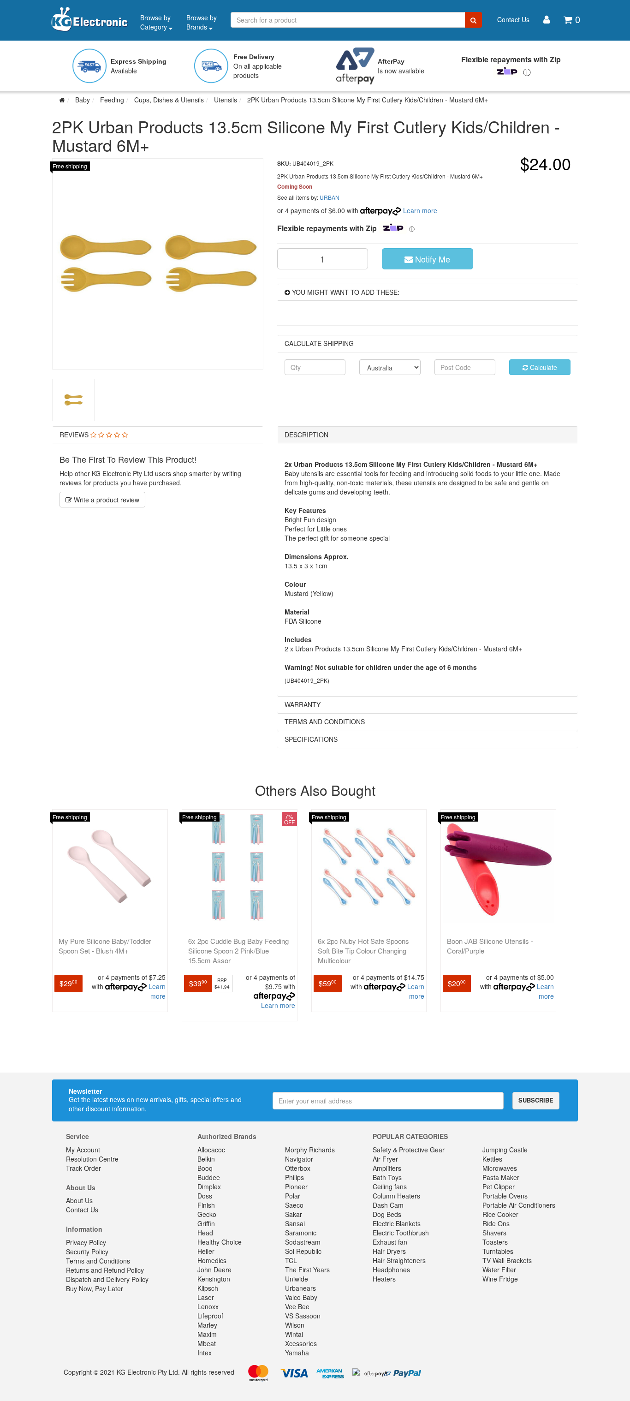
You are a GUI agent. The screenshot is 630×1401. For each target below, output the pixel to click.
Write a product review (105, 499)
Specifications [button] (311, 739)
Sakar (293, 1214)
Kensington (213, 1278)
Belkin (206, 1158)
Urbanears (300, 1288)
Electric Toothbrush (401, 1232)
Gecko (206, 1214)
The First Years (307, 1269)
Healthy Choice (219, 1241)
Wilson (294, 1324)
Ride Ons (496, 1223)
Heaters (384, 1278)
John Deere (214, 1269)
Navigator (299, 1158)
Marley (207, 1324)
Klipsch (207, 1288)
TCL (291, 1260)
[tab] (158, 435)
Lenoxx (208, 1306)
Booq (205, 1168)
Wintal (294, 1334)
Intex (204, 1352)
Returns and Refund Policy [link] (105, 1270)
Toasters (495, 1241)
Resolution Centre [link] (92, 1158)
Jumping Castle (505, 1149)
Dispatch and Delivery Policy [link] (107, 1279)
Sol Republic (303, 1251)
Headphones (391, 1269)
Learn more (420, 210)
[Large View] (73, 400)
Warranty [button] (303, 704)
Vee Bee (297, 1306)
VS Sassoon (303, 1315)
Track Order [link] (83, 1168)
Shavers (494, 1232)
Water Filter (499, 1269)
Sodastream (303, 1241)
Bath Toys (387, 1177)
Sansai (295, 1223)
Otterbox (297, 1168)
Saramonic (300, 1232)
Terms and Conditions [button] (325, 721)
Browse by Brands (201, 22)
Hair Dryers (389, 1251)
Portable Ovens (505, 1195)
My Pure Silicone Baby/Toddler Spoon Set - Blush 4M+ (105, 945)
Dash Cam (388, 1205)
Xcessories (301, 1343)
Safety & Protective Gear (409, 1149)
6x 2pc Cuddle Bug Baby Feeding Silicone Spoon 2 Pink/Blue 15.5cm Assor (238, 950)
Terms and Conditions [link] (98, 1260)
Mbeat (206, 1343)
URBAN (329, 197)
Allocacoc (211, 1149)
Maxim (207, 1334)
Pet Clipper (498, 1186)
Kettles (492, 1158)
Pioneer (296, 1186)
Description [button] (306, 434)
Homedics (211, 1260)
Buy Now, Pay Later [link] (94, 1288)
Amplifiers (387, 1168)
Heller (205, 1251)
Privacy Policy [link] (86, 1242)
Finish (206, 1205)
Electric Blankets (397, 1223)
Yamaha (297, 1352)
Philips (294, 1177)
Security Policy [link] (87, 1251)
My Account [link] (83, 1149)
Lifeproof (210, 1315)
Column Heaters (396, 1195)
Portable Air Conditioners (518, 1205)
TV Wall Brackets (507, 1260)
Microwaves (499, 1168)
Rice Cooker (500, 1214)
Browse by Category (155, 22)
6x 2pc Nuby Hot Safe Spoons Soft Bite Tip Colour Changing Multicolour (363, 950)
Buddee (208, 1177)
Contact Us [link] (82, 1209)
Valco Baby (301, 1297)
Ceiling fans (390, 1186)
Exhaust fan (390, 1241)
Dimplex (209, 1186)
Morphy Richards (310, 1149)
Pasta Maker (500, 1177)
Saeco (294, 1205)
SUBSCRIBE (535, 1100)
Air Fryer (385, 1158)
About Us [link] (79, 1200)
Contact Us (513, 19)
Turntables (497, 1251)
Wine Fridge (500, 1278)
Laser (205, 1297)
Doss (204, 1195)
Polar (292, 1195)
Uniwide (296, 1278)
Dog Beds (387, 1214)
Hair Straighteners (399, 1260)
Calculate (542, 367)
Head (205, 1232)
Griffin (206, 1223)
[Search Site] (473, 20)
